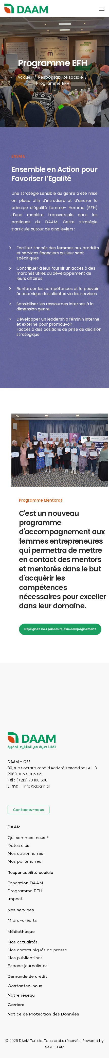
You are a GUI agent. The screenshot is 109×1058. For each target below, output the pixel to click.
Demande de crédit (27, 976)
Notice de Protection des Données (43, 1014)
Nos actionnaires (25, 853)
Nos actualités (23, 942)
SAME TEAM (54, 1047)
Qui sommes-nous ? (28, 838)
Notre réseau (21, 995)
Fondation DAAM (25, 883)
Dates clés (18, 845)
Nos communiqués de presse (37, 950)
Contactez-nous (25, 986)
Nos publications (25, 958)
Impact (15, 899)
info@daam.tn (37, 786)
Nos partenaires (24, 861)
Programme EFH (25, 891)
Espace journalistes (27, 966)
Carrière (16, 1005)
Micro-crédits (22, 920)
